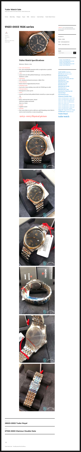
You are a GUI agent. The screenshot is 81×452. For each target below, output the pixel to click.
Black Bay (12, 16)
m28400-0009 (71, 99)
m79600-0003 (66, 103)
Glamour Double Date (65, 96)
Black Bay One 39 (62, 84)
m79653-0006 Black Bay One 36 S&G (66, 63)
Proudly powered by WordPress (19, 446)
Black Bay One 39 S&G (63, 86)
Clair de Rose (40, 16)
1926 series (7, 40)
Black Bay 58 (61, 73)
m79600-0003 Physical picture (63, 104)
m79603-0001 (71, 107)
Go (74, 52)
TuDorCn (7, 35)
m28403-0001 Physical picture (69, 100)
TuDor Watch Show (50, 16)
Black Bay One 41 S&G (63, 89)
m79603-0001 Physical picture (63, 108)
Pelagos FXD (60, 109)
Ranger (73, 109)
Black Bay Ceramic (68, 73)
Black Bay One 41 (62, 88)
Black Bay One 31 (62, 80)
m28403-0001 (60, 100)
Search (59, 51)
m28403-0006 (60, 103)
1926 (28, 16)
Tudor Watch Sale (13, 9)
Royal (23, 16)
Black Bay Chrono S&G (63, 77)
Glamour (33, 16)
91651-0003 (12, 40)
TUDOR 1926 (61, 111)
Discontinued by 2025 (63, 94)
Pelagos (19, 16)
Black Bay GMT (61, 78)
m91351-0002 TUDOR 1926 (64, 62)
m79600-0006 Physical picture (63, 107)
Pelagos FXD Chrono (68, 109)
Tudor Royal (63, 114)
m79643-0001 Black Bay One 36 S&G (66, 61)
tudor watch (7, 41)
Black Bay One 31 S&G (63, 81)
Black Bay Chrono (62, 75)
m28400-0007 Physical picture (63, 99)
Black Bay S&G (69, 91)
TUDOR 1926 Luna (69, 111)
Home (6, 16)
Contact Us (61, 36)
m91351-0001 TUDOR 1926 (64, 65)
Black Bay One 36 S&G (62, 83)
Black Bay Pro (61, 91)
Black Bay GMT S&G (69, 78)
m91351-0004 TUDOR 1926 (64, 59)
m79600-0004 (71, 104)
